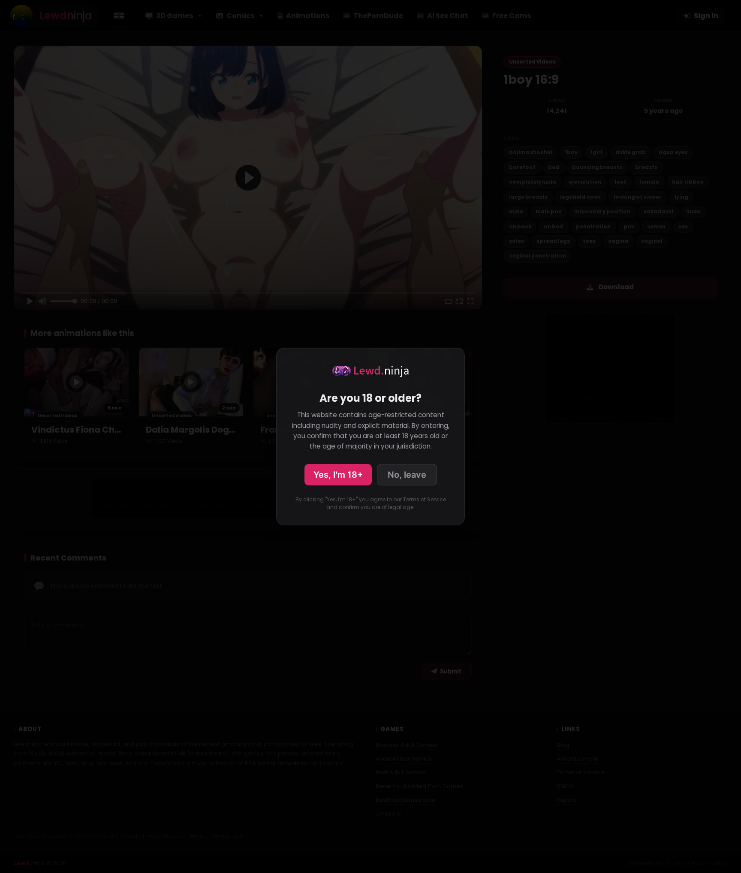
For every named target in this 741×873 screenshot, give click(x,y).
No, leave (407, 475)
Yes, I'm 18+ (338, 475)
